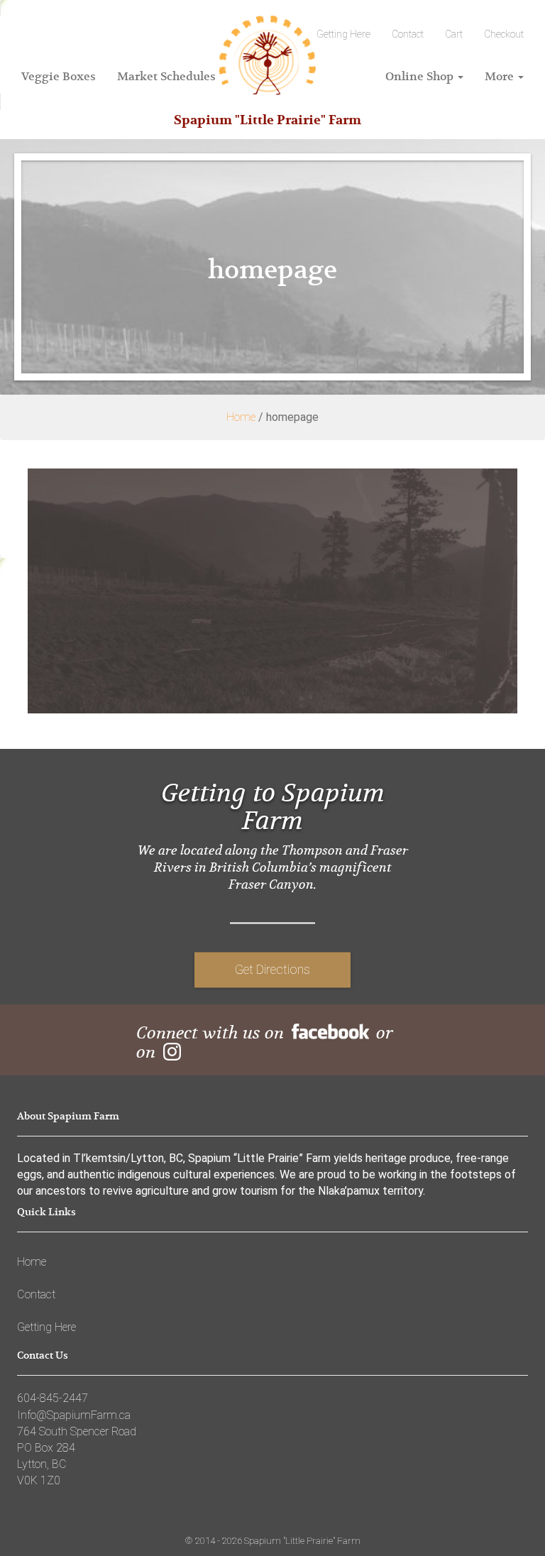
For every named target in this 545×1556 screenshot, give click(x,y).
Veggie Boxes (58, 76)
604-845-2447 (52, 1398)
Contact (408, 34)
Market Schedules (166, 76)
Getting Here (46, 1327)
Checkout (504, 34)
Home (240, 417)
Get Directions (272, 969)
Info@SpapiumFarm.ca (74, 1415)
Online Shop (420, 76)
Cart (454, 34)
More (501, 76)
